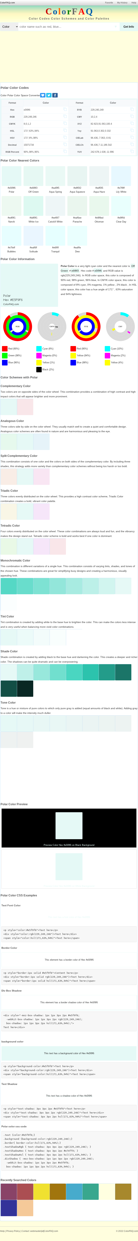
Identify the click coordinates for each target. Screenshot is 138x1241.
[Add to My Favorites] (42, 95)
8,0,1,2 (27, 123)
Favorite (109, 2)
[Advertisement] (69, 57)
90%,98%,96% (31, 152)
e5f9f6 (27, 109)
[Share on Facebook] (55, 95)
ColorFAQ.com (7, 2)
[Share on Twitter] (49, 95)
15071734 (29, 145)
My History (122, 2)
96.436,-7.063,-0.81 (101, 138)
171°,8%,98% (31, 138)
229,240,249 (97, 109)
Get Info (128, 26)
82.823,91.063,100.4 (101, 123)
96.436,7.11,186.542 (101, 145)
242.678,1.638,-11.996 (102, 152)
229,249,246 (30, 116)
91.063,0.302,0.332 (101, 130)
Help (134, 2)
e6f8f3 (75, 270)
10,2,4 (94, 116)
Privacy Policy (13, 1231)
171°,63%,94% (31, 130)
